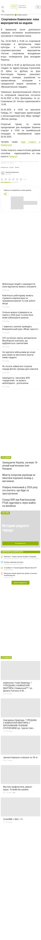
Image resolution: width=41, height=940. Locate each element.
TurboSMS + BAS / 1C (13, 819)
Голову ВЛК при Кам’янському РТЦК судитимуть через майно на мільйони (19, 502)
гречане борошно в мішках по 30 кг (20, 757)
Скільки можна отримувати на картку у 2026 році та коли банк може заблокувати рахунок (17, 315)
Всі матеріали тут (20, 543)
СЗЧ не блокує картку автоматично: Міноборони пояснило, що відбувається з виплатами (19, 341)
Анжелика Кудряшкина (12, 172)
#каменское (4, 167)
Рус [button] (38, 7)
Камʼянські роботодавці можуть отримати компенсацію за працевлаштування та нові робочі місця (18, 299)
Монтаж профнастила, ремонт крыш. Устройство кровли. (17, 788)
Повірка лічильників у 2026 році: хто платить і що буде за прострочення (20, 490)
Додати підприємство (20, 583)
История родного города (15, 527)
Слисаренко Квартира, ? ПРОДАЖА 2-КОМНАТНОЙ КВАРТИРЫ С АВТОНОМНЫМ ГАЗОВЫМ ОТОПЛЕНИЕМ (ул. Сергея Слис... (20, 724)
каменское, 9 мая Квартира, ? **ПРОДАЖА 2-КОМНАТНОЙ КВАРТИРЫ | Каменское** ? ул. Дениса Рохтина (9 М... (18, 686)
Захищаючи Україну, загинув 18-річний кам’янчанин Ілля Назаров (20, 465)
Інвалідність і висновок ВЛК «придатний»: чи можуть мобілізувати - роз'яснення (16, 380)
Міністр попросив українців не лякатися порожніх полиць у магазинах (18, 478)
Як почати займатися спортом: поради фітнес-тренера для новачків (20, 367)
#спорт (11, 167)
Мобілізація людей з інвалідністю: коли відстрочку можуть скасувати (19, 285)
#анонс (17, 167)
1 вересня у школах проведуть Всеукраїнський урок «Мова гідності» (20, 328)
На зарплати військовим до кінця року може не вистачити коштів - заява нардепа (18, 355)
